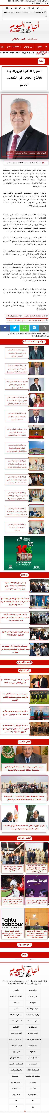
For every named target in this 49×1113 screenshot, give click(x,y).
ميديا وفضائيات (16, 1015)
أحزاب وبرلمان (16, 1034)
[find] (16, 8)
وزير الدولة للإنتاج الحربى (35, 316)
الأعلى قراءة (25, 838)
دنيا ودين (16, 1052)
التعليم (16, 1027)
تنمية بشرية (33, 1034)
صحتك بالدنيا (16, 1046)
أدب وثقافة (33, 1027)
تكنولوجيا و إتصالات (33, 1040)
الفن (16, 1009)
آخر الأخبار (24, 670)
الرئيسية (33, 990)
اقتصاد (16, 1003)
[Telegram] (34, 328)
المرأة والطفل (15, 1040)
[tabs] (7, 8)
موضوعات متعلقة (34, 342)
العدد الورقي (24, 662)
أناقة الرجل (33, 1046)
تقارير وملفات (32, 1021)
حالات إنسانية (33, 1058)
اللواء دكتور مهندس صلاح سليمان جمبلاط (26, 321)
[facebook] (42, 8)
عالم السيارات (16, 1070)
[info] (11, 8)
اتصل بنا (16, 1095)
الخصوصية (33, 1095)
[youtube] (33, 8)
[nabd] (24, 8)
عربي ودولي (29, 47)
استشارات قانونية (33, 1076)
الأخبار (39, 47)
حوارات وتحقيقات (33, 1015)
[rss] (20, 8)
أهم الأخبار (24, 742)
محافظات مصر (14, 47)
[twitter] (37, 8)
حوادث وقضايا (32, 1009)
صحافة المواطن (16, 1058)
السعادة (15, 1076)
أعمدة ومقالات (16, 1021)
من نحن (33, 1089)
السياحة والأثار (33, 1070)
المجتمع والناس (16, 1064)
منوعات (33, 1083)
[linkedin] (29, 8)
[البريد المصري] (24, 553)
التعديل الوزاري (12, 316)
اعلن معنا (16, 1089)
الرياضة (33, 1003)
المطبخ (33, 1052)
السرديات (33, 1064)
